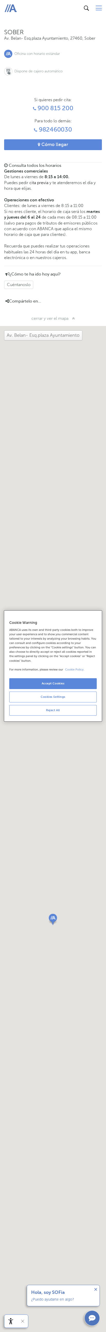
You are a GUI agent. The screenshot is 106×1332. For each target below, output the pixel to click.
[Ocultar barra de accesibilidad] (22, 1321)
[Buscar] (86, 8)
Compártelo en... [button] (25, 301)
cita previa (38, 182)
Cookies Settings (53, 697)
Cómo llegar (54, 144)
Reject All (53, 710)
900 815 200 (54, 108)
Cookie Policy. (74, 669)
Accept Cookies (53, 683)
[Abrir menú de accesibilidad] (10, 1321)
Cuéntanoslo (19, 284)
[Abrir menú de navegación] (99, 8)
